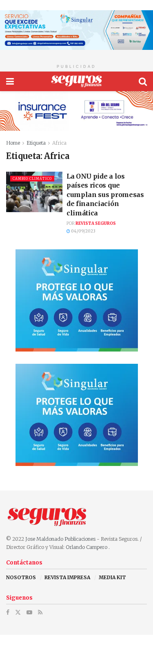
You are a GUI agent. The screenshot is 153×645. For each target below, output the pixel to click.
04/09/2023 (82, 231)
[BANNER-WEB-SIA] (76, 30)
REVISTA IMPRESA (67, 577)
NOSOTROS (21, 577)
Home (13, 143)
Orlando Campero (87, 547)
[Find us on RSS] (40, 612)
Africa (59, 143)
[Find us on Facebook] (7, 612)
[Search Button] (143, 81)
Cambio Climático (32, 179)
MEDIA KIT (112, 577)
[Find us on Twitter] (18, 612)
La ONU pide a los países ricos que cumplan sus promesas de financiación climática (105, 194)
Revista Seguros (95, 223)
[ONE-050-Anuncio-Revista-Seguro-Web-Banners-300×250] (77, 300)
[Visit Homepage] (76, 81)
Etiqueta (36, 143)
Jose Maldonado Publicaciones (60, 539)
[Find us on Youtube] (29, 612)
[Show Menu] (10, 81)
